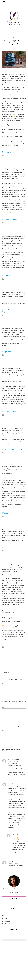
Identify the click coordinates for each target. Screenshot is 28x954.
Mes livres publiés (7, 923)
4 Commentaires (5, 672)
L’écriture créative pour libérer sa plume (11, 726)
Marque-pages (6, 921)
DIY (3, 915)
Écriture (14, 37)
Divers (4, 913)
